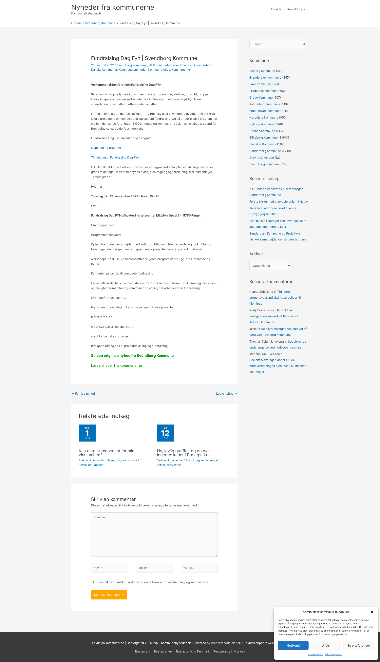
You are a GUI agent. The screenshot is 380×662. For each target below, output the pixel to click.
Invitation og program (106, 148)
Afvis (326, 645)
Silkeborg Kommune (263, 137)
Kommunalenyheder (133, 69)
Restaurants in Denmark (193, 651)
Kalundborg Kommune (264, 104)
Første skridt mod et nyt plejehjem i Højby (278, 201)
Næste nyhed (226, 393)
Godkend (293, 645)
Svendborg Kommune (131, 65)
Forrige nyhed (83, 393)
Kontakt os (294, 9)
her (109, 177)
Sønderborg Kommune (265, 151)
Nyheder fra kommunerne (112, 7)
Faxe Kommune (260, 84)
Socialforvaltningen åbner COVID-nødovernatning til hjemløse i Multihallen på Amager (277, 366)
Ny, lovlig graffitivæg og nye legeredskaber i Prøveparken (184, 452)
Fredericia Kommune (263, 91)
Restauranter (163, 651)
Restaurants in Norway (229, 651)
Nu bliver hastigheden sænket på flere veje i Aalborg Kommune (273, 316)
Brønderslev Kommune (265, 77)
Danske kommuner (104, 69)
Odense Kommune (262, 131)
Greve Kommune (261, 97)
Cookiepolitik (315, 654)
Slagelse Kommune (262, 144)
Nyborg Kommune (262, 124)
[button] (372, 612)
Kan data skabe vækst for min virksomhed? (106, 452)
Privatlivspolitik (333, 654)
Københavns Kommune (265, 111)
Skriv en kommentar (196, 65)
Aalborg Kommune (262, 71)
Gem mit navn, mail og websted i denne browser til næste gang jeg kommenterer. (153, 582)
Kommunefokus (159, 69)
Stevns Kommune (261, 158)
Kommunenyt (181, 69)
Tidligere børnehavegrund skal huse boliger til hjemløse (275, 297)
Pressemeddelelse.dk (226, 643)
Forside (276, 9)
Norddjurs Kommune (263, 117)
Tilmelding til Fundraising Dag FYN (115, 157)
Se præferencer (358, 645)
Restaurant (142, 651)
